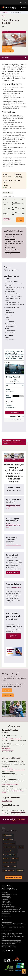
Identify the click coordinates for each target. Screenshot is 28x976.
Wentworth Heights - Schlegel (9, 946)
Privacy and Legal (6, 915)
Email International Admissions (13, 545)
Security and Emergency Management (11, 909)
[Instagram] (6, 951)
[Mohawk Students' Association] (7, 961)
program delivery (16, 587)
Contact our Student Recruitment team (11, 738)
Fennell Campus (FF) (7, 922)
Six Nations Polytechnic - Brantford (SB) (11, 940)
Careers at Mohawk (6, 897)
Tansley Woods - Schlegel (8, 945)
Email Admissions (10, 505)
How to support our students (13, 877)
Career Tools (5, 899)
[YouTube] (9, 951)
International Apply (7, 51)
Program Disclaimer (6, 904)
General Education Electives (12, 249)
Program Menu (5, 57)
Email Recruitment (10, 523)
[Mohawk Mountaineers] (17, 961)
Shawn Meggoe (7, 801)
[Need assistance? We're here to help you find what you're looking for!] (24, 971)
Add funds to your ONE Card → (9, 894)
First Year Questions (10, 247)
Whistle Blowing (6, 913)
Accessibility (5, 892)
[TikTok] (12, 951)
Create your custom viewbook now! (13, 636)
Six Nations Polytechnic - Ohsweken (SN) (11, 941)
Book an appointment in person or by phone (13, 506)
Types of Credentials (10, 236)
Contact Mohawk (6, 901)
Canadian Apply (7, 47)
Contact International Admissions (10, 784)
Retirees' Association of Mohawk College (11, 908)
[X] (4, 951)
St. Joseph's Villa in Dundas (8, 943)
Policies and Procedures (8, 902)
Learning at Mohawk (10, 239)
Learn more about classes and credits (14, 241)
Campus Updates (6, 896)
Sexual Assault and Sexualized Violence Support (13, 911)
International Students (8, 196)
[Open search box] (25, 2)
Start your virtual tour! (12, 572)
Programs (6, 12)
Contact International (7, 768)
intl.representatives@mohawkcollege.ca (15, 769)
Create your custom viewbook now (13, 234)
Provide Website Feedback (8, 906)
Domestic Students (7, 192)
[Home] (9, 7)
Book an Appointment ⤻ (7, 750)
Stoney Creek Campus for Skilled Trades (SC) (12, 927)
